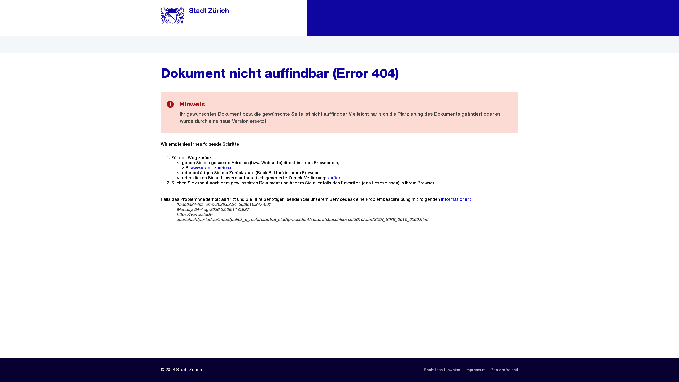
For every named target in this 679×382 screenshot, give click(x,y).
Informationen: (456, 199)
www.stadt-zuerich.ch (212, 167)
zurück (334, 177)
